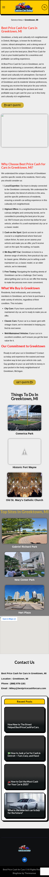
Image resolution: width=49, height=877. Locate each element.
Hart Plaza (24, 612)
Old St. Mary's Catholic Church (24, 500)
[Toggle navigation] (4, 7)
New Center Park (25, 579)
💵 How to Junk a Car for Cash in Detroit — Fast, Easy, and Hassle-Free (24, 756)
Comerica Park (24, 433)
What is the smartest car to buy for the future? (24, 811)
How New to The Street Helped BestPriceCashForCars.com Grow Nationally (24, 727)
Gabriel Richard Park (24, 546)
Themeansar (30, 873)
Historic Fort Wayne (24, 467)
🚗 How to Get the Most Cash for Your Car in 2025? (23, 783)
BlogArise (17, 873)
